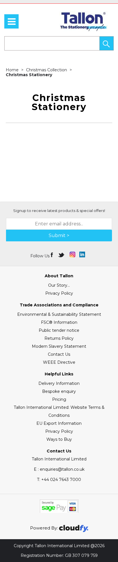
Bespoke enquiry (59, 391)
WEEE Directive (59, 362)
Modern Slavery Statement (59, 346)
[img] (52, 254)
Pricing (59, 399)
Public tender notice (59, 330)
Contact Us (59, 354)
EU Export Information (59, 423)
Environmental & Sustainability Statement (59, 314)
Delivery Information (59, 383)
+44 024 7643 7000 (59, 479)
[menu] (11, 21)
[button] (106, 43)
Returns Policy (59, 338)
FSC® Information (59, 322)
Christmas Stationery (29, 74)
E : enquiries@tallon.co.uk (59, 469)
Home (13, 69)
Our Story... (59, 285)
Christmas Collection (47, 69)
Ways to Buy (59, 439)
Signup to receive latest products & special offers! (59, 210)
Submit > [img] (59, 235)
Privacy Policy (59, 293)
